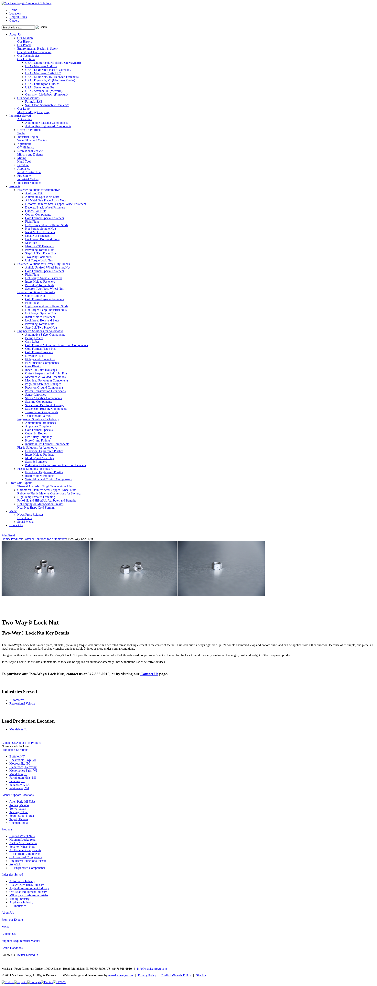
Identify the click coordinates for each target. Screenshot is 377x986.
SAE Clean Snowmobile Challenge (47, 105)
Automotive (24, 119)
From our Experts (12, 919)
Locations (15, 13)
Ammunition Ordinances (40, 422)
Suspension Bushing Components (46, 408)
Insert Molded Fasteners (40, 232)
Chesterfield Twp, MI (22, 760)
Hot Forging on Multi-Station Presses (40, 504)
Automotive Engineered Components (48, 126)
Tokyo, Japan (17, 808)
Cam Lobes (32, 341)
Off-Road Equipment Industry (28, 891)
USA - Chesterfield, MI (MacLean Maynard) (53, 62)
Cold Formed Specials (39, 352)
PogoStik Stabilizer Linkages (43, 384)
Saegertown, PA (19, 784)
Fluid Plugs (32, 221)
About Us (15, 34)
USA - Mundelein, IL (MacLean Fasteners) (52, 76)
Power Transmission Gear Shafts (45, 391)
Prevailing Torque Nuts (39, 249)
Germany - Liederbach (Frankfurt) (46, 94)
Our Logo (23, 108)
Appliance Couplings (38, 426)
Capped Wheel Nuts (22, 836)
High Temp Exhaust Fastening (36, 497)
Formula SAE (33, 101)
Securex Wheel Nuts (22, 846)
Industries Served (20, 115)
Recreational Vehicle (30, 151)
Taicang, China (18, 812)
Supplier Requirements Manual (21, 940)
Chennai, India (18, 822)
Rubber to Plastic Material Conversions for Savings (49, 493)
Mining (21, 158)
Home (13, 10)
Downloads (24, 518)
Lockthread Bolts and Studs (42, 239)
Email (12, 535)
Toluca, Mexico (19, 805)
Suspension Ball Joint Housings (44, 405)
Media (13, 511)
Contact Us (16, 525)
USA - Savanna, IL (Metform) (43, 91)
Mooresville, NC (19, 763)
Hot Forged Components (24, 853)
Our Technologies (28, 55)
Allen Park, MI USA (22, 801)
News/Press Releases (30, 514)
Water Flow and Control (32, 140)
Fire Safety (24, 175)
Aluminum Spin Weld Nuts (42, 196)
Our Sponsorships (28, 98)
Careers (14, 20)
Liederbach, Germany (23, 767)
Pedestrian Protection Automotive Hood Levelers (55, 465)
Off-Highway (25, 147)
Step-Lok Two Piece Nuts (41, 327)
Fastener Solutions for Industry (36, 292)
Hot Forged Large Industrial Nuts (46, 309)
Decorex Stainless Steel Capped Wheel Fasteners (55, 204)
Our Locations (26, 59)
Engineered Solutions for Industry (38, 419)
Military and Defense (30, 154)
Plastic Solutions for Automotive (37, 447)
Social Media (25, 521)
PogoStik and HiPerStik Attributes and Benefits (46, 500)
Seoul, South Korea (21, 815)
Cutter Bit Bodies (36, 433)
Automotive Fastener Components (46, 122)
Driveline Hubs (34, 355)
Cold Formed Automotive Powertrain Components (56, 345)
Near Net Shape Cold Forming (36, 507)
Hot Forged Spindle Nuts (40, 228)
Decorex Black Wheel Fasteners (45, 207)
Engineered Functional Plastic (27, 860)
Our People (24, 45)
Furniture (23, 165)
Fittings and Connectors (40, 359)
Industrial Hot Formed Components (47, 444)
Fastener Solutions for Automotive (38, 189)
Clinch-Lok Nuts (35, 211)
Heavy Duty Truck (29, 129)
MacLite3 (31, 242)
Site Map (201, 975)
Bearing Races (34, 338)
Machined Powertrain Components (46, 380)
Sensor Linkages (35, 394)
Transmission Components (41, 412)
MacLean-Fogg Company (33, 112)
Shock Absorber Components (43, 398)
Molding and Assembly (39, 458)
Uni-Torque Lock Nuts (39, 260)
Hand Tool (24, 161)
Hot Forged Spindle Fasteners (43, 278)
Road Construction (29, 172)
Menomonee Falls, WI (23, 770)
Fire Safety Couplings (38, 437)
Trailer (21, 133)
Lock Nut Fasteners (37, 235)
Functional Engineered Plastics (44, 451)
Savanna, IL (17, 781)
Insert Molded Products (39, 454)
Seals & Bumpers (36, 461)
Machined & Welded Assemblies (45, 377)
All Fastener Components (25, 850)
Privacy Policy (147, 975)
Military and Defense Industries (28, 895)
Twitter (20, 955)
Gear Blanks (33, 366)
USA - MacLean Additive (41, 66)
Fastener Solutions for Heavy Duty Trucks (43, 264)
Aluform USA (34, 193)
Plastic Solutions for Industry (35, 468)
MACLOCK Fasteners (39, 246)
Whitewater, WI (19, 788)
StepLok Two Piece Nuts (40, 253)
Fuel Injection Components (42, 362)
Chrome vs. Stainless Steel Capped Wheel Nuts (46, 490)
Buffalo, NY (17, 756)
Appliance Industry (21, 902)
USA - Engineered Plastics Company (48, 69)
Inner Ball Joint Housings (41, 369)
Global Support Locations (18, 795)
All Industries (17, 906)
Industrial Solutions (29, 182)
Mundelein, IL (18, 729)
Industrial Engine (27, 136)
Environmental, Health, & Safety (37, 48)
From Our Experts (20, 482)
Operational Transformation (34, 52)
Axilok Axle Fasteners (23, 843)
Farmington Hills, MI (22, 777)
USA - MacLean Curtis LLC (43, 73)
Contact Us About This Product (21, 742)
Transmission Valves (37, 415)
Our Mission (25, 38)
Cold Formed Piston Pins (40, 348)
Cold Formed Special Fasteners (44, 218)
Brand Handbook (12, 948)
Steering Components (38, 401)
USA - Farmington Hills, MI (42, 84)
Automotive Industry (22, 881)
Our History (24, 41)
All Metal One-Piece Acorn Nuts (45, 200)
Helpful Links (18, 17)
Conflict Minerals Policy (176, 975)
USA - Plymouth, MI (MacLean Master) (50, 80)
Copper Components (38, 214)
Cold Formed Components (25, 857)
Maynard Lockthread (22, 839)
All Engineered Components (27, 867)
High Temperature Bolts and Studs (46, 225)
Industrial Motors (27, 179)
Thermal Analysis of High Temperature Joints (45, 486)
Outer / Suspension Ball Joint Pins (46, 373)
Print (4, 535)
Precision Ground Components (44, 387)
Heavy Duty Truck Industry (26, 884)
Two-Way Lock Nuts (38, 257)
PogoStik (15, 864)
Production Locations (15, 749)
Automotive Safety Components (45, 334)
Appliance (23, 168)
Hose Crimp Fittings (37, 440)
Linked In (32, 955)
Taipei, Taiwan (18, 819)
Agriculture (24, 144)
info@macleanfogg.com (152, 968)
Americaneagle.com (120, 975)
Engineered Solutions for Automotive (40, 331)
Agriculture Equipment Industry (29, 888)
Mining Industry (19, 898)
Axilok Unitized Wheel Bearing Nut (47, 267)
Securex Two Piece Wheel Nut (44, 288)
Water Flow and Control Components (48, 479)
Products (14, 186)
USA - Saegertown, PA (39, 87)
